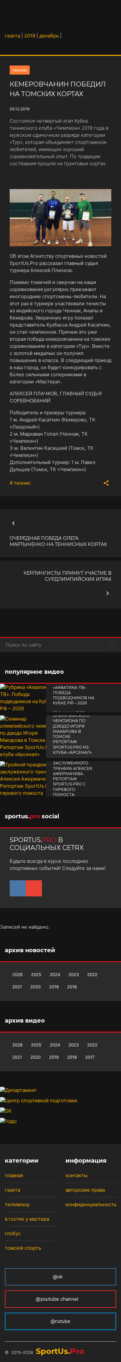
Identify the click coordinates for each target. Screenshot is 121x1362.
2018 (72, 986)
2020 (35, 986)
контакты (76, 1175)
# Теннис (20, 483)
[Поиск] (111, 645)
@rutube (60, 1321)
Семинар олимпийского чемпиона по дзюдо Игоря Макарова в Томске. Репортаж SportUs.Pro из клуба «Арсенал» (72, 731)
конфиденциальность (91, 1204)
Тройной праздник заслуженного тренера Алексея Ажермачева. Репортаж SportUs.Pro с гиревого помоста (72, 773)
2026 (17, 974)
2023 (73, 974)
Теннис (19, 70)
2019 (54, 986)
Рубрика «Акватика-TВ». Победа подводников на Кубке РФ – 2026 (73, 692)
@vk (58, 1277)
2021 (17, 986)
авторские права (85, 1190)
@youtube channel (58, 1299)
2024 (55, 974)
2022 (92, 974)
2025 (36, 974)
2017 (90, 1057)
